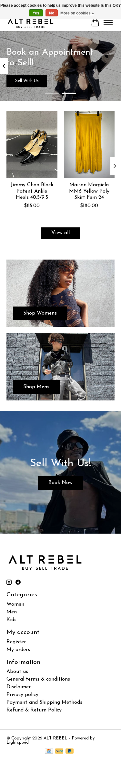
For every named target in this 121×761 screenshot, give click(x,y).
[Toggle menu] (108, 22)
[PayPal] (59, 751)
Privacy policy (22, 694)
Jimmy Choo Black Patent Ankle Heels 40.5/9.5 (32, 191)
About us (17, 671)
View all (60, 232)
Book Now (60, 482)
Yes (36, 13)
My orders (18, 649)
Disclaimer (18, 687)
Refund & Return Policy (34, 710)
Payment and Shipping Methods (44, 702)
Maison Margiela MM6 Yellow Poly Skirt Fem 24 (89, 191)
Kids (11, 619)
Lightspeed (17, 742)
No (51, 13)
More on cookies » (77, 13)
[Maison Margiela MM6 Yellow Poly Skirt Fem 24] (89, 144)
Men (11, 612)
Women (15, 604)
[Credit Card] (49, 751)
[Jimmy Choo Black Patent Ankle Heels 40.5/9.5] (31, 144)
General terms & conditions (38, 679)
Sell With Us (27, 81)
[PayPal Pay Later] (70, 751)
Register (16, 642)
